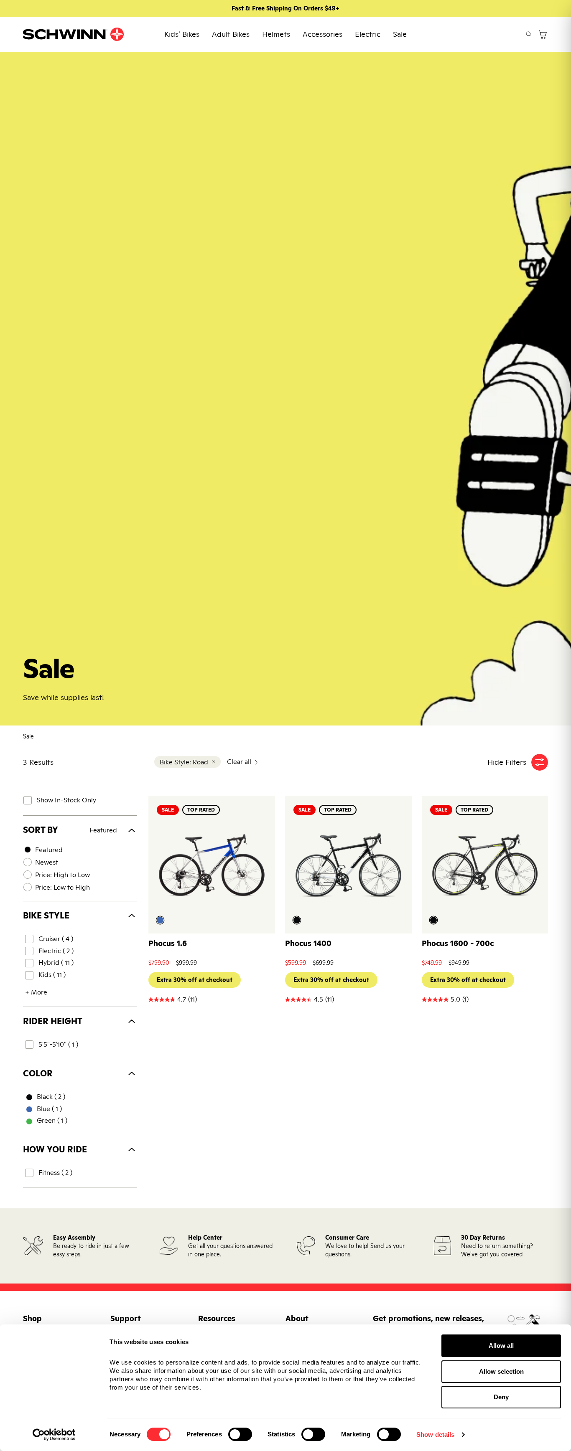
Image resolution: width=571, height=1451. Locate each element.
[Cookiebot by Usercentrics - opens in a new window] (54, 1434)
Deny (501, 1396)
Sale (400, 34)
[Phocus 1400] (348, 865)
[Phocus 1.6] (211, 865)
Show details (435, 1434)
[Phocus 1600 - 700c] (485, 865)
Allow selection (501, 1371)
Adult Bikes (231, 34)
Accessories (322, 34)
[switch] (240, 1434)
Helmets (276, 34)
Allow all (501, 1345)
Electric (367, 34)
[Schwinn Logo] (73, 34)
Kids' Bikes (181, 34)
